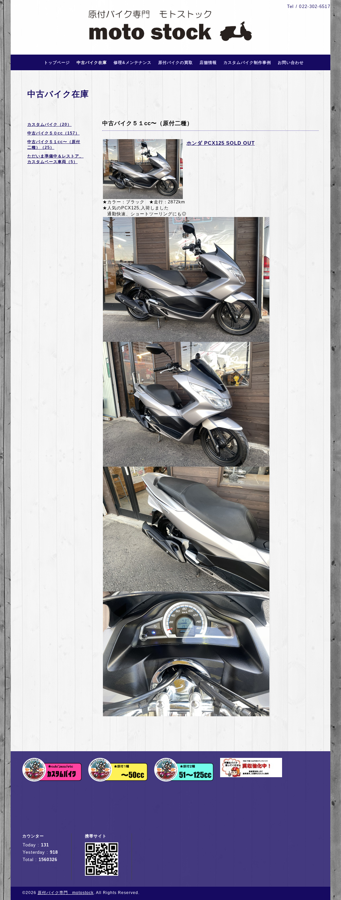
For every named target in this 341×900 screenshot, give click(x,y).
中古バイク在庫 (92, 62)
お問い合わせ (291, 62)
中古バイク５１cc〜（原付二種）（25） (53, 144)
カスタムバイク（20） (49, 124)
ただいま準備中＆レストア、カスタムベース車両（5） (55, 159)
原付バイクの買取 (175, 62)
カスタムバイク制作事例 (247, 62)
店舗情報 (208, 62)
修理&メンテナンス (133, 62)
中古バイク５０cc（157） (53, 133)
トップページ (57, 62)
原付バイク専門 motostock (66, 892)
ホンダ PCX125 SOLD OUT (220, 143)
